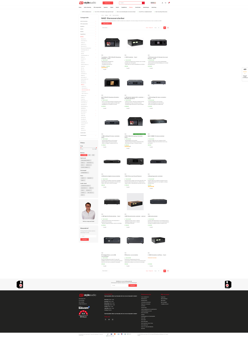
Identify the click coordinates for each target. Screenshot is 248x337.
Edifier (83, 57)
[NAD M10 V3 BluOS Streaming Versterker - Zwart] (112, 82)
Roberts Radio (84, 106)
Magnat (83, 75)
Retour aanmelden (144, 312)
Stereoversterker (86, 90)
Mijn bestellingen (164, 298)
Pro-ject (83, 99)
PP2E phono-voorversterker (131, 255)
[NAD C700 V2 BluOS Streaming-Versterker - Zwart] (135, 121)
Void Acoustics (84, 123)
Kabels (111, 7)
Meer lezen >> (106, 23)
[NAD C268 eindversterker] (158, 201)
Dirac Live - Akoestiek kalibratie (147, 326)
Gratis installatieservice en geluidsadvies (149, 309)
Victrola (83, 126)
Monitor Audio (84, 79)
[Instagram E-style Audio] (112, 319)
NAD (82, 84)
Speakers (106, 7)
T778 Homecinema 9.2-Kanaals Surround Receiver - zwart (158, 58)
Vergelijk (104, 69)
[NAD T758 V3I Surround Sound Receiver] (135, 161)
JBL (82, 68)
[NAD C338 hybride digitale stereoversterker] (112, 161)
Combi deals (138, 7)
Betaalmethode (144, 300)
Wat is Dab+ (143, 319)
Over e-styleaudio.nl (145, 297)
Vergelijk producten (164, 304)
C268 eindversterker (153, 216)
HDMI (91, 188)
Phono (83, 192)
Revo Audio (83, 112)
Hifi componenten (97, 7)
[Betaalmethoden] (108, 334)
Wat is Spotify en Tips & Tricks (147, 323)
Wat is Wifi (143, 318)
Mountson (83, 82)
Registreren (163, 297)
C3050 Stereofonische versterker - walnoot (135, 216)
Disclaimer (143, 305)
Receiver (84, 91)
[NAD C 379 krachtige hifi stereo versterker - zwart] (158, 82)
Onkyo (82, 97)
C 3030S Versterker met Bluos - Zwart (157, 255)
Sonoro (83, 113)
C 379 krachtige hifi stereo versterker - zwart (157, 98)
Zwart (83, 178)
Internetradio (84, 172)
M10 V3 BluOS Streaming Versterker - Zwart (110, 98)
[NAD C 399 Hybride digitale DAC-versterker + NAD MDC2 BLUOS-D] (135, 82)
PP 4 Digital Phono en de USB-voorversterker (108, 255)
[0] (168, 3)
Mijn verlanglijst (164, 302)
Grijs (83, 180)
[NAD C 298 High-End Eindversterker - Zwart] (112, 201)
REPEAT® (83, 108)
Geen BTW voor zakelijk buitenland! (145, 11)
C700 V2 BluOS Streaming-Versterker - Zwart (134, 136)
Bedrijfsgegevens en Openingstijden (148, 316)
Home (80, 7)
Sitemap (142, 314)
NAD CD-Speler (85, 93)
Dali (82, 53)
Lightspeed (97, 334)
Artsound (83, 39)
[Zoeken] (143, 3)
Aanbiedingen (146, 7)
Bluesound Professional (86, 48)
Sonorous (83, 117)
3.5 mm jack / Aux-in (85, 185)
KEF (82, 70)
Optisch (88, 190)
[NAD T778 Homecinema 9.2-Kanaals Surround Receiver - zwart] (158, 42)
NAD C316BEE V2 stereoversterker (156, 136)
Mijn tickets (163, 300)
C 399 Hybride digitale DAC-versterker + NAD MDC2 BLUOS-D (134, 98)
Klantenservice (144, 298)
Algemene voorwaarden (145, 304)
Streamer (84, 86)
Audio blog (154, 7)
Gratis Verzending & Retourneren (161, 11)
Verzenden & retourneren (146, 302)
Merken (131, 7)
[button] (91, 314)
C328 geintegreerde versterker (155, 176)
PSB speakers (84, 101)
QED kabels (84, 104)
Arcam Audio (84, 40)
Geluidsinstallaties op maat (146, 311)
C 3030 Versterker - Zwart (131, 57)
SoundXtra (83, 119)
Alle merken (83, 155)
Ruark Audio (84, 110)
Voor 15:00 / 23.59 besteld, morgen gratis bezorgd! (104, 11)
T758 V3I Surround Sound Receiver (133, 176)
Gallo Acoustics (84, 64)
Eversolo (83, 59)
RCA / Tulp (90, 192)
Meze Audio (84, 77)
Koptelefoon (124, 7)
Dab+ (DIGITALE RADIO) (86, 160)
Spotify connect (85, 167)
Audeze (83, 42)
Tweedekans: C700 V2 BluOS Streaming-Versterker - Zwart (111, 58)
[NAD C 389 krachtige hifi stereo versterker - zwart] (112, 121)
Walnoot (90, 178)
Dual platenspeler (85, 55)
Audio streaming (87, 7)
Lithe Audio (84, 73)
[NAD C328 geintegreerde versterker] (158, 161)
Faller (82, 60)
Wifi (82, 165)
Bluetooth (90, 162)
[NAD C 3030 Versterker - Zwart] (135, 42)
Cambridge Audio (85, 50)
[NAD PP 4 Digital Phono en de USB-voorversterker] (112, 240)
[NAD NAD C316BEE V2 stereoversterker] (158, 121)
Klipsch (83, 71)
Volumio (83, 124)
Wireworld (83, 130)
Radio (83, 162)
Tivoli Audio (84, 121)
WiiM (82, 128)
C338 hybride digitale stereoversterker (110, 176)
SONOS (83, 115)
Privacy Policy (144, 307)
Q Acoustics (84, 102)
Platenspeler (84, 88)
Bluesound (83, 46)
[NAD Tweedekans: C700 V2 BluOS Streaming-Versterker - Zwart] (112, 42)
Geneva (83, 62)
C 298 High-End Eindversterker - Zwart (110, 216)
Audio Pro (83, 44)
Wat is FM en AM (144, 321)
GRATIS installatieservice (86, 11)
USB (82, 190)
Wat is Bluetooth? (144, 325)
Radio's (117, 7)
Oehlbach (83, 95)
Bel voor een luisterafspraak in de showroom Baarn (126, 11)
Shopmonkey (81, 335)
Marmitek (83, 81)
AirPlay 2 (88, 165)
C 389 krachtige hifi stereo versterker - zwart (110, 136)
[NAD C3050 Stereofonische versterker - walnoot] (135, 201)
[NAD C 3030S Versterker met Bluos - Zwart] (158, 240)
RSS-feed (143, 328)
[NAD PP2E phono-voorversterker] (135, 240)
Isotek (83, 66)
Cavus (82, 51)
